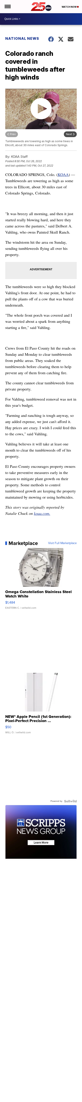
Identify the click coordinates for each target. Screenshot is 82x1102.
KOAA (63, 174)
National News (22, 38)
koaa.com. (42, 513)
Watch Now (69, 6)
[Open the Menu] (7, 6)
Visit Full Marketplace (62, 543)
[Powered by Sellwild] (70, 801)
